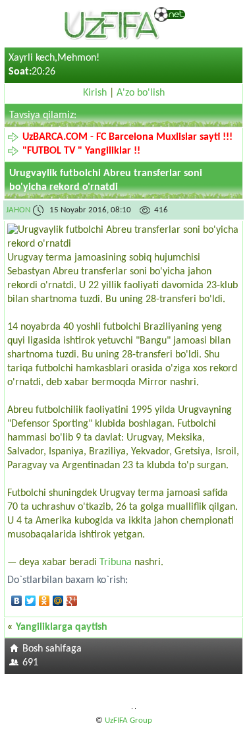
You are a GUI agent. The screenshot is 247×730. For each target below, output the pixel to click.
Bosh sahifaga (52, 649)
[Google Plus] (72, 600)
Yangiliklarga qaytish (61, 627)
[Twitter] (31, 600)
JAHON (19, 210)
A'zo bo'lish (141, 93)
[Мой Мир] (58, 600)
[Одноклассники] (44, 600)
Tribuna (115, 562)
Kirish (95, 93)
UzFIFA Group (128, 720)
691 (30, 662)
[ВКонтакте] (17, 600)
